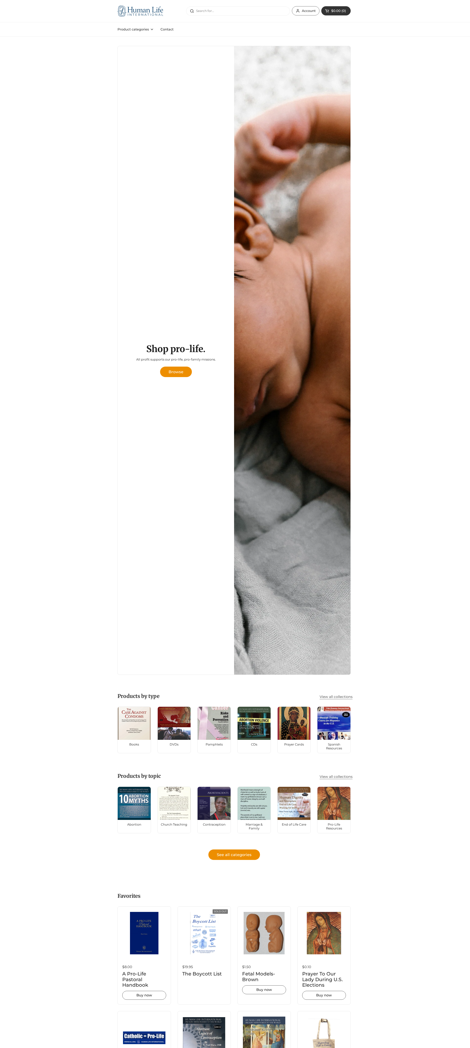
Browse (176, 371)
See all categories (234, 854)
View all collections (336, 696)
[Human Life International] (141, 11)
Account (309, 11)
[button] (336, 10)
